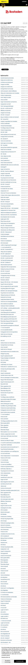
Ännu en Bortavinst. (5, 631)
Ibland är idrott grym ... (6, 512)
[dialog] (14, 654)
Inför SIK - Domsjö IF (5, 114)
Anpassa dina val (6, 657)
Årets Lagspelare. (5, 425)
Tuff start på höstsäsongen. (7, 260)
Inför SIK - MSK (4, 132)
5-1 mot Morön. (4, 627)
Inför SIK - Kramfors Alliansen (7, 171)
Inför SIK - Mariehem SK (6, 175)
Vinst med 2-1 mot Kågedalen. (7, 588)
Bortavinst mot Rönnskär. (6, 640)
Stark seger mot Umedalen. (7, 143)
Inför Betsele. (4, 514)
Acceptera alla (19, 661)
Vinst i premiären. (4, 418)
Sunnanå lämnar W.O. (5, 579)
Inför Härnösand (4, 243)
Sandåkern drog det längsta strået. (8, 405)
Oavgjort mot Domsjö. (5, 112)
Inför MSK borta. (4, 618)
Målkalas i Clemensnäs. (6, 501)
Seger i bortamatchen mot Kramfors (9, 101)
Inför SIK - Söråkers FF (6, 262)
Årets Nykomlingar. (5, 429)
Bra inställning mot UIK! (6, 336)
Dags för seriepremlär (5, 373)
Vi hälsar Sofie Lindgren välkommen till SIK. (10, 195)
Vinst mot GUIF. (4, 416)
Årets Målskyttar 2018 (5, 388)
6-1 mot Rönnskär (5, 594)
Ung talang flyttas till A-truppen (8, 288)
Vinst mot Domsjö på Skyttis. (7, 203)
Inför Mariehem (4, 577)
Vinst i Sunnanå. (4, 347)
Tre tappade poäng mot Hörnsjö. (8, 275)
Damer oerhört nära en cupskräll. (8, 412)
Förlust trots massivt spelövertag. (8, 408)
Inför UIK (3, 340)
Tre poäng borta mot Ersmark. (7, 470)
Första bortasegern (5, 234)
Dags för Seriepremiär (5, 551)
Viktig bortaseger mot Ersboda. (8, 227)
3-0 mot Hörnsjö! (4, 438)
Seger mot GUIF (4, 479)
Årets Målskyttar (4, 427)
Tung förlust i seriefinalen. (6, 444)
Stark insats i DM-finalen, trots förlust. (9, 436)
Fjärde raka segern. (5, 197)
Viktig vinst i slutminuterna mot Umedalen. (10, 93)
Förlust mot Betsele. (5, 635)
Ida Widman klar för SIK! (6, 484)
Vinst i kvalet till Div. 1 (5, 160)
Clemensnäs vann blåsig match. (8, 230)
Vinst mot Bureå (4, 566)
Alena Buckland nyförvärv (6, 264)
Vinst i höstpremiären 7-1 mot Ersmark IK (10, 455)
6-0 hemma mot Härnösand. (7, 82)
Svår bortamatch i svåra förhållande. (9, 91)
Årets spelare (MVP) (5, 557)
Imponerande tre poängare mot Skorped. (10, 325)
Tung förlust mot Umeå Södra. (7, 292)
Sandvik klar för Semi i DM (6, 477)
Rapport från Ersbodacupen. (7, 379)
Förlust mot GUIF (4, 570)
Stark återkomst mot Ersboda (7, 236)
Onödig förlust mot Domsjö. (7, 88)
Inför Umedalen (4, 510)
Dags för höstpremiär (5, 601)
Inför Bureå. (3, 605)
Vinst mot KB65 (4, 99)
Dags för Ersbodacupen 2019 (7, 381)
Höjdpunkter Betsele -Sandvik (7, 299)
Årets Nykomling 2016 (5, 497)
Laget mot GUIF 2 (4, 609)
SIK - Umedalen (4, 145)
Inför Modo (3, 544)
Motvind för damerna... (6, 525)
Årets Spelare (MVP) (5, 423)
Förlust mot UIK (4, 531)
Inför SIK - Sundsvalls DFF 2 (7, 249)
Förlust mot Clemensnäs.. (6, 527)
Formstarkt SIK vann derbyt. (7, 188)
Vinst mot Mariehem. (5, 575)
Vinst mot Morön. (4, 583)
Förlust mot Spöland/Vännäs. (7, 466)
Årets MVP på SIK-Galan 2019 (7, 314)
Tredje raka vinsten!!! (5, 199)
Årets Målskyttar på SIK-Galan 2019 (8, 316)
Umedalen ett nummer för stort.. (8, 533)
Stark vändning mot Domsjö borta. (8, 134)
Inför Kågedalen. (4, 590)
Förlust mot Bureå (5, 603)
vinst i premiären (4, 158)
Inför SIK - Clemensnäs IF (6, 232)
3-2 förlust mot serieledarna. (7, 592)
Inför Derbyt (3, 362)
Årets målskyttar (4, 562)
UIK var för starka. (5, 360)
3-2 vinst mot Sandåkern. (6, 464)
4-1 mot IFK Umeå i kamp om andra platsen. (10, 442)
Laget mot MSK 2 (4, 616)
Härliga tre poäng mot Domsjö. (7, 269)
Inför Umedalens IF (5, 536)
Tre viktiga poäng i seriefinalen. (7, 397)
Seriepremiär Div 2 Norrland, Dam (8, 210)
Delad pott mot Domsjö (6, 297)
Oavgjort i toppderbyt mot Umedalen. (9, 121)
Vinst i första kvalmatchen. (6, 162)
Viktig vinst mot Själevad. (6, 251)
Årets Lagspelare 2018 (6, 386)
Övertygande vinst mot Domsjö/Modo (9, 332)
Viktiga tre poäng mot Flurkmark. (8, 295)
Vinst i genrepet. (4, 475)
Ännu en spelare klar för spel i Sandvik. (9, 286)
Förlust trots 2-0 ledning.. (6, 516)
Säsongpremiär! (4, 553)
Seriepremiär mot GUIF (6, 104)
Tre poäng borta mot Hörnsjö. (7, 177)
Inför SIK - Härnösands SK (6, 225)
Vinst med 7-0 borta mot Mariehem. (8, 193)
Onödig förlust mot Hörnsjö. (7, 345)
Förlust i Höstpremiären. (6, 95)
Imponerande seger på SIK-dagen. (8, 399)
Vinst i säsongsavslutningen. (7, 106)
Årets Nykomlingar (5, 564)
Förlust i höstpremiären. (6, 130)
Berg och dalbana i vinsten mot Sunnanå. (10, 117)
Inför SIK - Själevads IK (6, 253)
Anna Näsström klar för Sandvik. (8, 216)
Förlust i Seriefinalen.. (5, 123)
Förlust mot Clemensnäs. (6, 599)
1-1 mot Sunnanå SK (5, 327)
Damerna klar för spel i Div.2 (7, 392)
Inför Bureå (3, 568)
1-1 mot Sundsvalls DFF (6, 247)
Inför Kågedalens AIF (5, 633)
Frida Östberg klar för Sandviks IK (8, 312)
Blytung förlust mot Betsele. (7, 538)
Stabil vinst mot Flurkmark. (6, 334)
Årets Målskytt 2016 (5, 494)
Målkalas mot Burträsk (6, 110)
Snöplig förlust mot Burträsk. (7, 136)
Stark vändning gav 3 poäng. (7, 403)
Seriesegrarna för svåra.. (6, 507)
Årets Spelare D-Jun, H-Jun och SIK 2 (9, 431)
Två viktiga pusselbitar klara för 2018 (9, 421)
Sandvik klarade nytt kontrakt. (7, 78)
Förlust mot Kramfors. (5, 186)
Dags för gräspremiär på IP (7, 355)
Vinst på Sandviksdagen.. (6, 125)
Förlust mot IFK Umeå (5, 457)
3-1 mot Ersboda (4, 460)
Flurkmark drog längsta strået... (8, 523)
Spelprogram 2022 (5, 219)
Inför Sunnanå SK (4, 625)
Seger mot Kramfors (5, 169)
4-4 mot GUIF (6, 23)
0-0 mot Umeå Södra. (5, 273)
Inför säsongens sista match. (7, 499)
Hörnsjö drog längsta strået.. (7, 518)
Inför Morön (3, 586)
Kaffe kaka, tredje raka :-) (6, 468)
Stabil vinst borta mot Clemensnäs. (8, 180)
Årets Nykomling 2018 (5, 390)
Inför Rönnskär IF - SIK (5, 642)
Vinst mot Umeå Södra (6, 140)
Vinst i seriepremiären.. (6, 473)
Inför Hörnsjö (4, 371)
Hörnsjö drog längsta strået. (7, 546)
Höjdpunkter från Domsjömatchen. (8, 266)
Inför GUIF (3, 573)
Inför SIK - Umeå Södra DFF (7, 108)
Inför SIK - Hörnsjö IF (5, 201)
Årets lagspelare (4, 559)
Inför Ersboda (4, 238)
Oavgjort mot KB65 (5, 84)
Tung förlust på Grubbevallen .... (8, 449)
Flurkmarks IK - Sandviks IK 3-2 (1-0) (9, 366)
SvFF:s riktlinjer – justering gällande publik (10, 308)
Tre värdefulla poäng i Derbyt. (7, 256)
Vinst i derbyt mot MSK (6, 97)
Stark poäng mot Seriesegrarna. (8, 223)
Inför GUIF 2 (3, 612)
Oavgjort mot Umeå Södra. (7, 86)
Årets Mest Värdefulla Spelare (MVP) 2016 (10, 490)
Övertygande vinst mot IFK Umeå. (8, 410)
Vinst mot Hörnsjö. (5, 462)
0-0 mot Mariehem (5, 614)
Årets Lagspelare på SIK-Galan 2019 (9, 319)
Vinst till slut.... (4, 394)
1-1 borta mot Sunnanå (6, 620)
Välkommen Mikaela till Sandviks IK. (9, 212)
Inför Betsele (3, 540)
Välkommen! (3, 486)
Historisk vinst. (4, 542)
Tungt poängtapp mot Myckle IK (8, 358)
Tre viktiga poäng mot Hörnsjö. (7, 127)
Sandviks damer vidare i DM (7, 375)
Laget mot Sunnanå (5, 622)
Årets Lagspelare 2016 (6, 492)
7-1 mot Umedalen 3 (5, 414)
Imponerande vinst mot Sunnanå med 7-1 (10, 447)
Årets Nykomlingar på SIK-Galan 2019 (9, 321)
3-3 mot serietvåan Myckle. (7, 329)
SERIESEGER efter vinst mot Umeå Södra (10, 164)
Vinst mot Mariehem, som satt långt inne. (10, 451)
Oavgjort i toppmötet (5, 173)
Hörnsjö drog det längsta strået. (8, 368)
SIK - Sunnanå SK (4, 119)
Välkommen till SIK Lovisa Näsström (9, 214)
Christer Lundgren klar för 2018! (8, 434)
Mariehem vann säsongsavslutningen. (9, 290)
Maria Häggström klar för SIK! (7, 481)
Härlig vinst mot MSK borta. (7, 80)
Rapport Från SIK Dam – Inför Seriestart (9, 208)
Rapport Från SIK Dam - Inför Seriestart (9, 282)
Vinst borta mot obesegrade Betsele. (9, 301)
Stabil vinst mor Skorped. (6, 349)
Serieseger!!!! (3, 167)
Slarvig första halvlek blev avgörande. (9, 147)
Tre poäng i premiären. (6, 206)
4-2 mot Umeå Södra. (5, 453)
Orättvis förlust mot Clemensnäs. (8, 342)
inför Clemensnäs (4, 529)
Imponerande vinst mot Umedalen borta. (10, 351)
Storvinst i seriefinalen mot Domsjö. (8, 182)
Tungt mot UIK (4, 503)
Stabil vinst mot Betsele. (6, 149)
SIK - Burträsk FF (4, 138)
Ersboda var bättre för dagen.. (7, 440)
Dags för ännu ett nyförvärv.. (7, 284)
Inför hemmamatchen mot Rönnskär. (9, 596)
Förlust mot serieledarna (6, 240)
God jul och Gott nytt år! (6, 488)
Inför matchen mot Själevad (7, 303)
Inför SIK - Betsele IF (5, 638)
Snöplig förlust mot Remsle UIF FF (8, 151)
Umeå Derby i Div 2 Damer (6, 364)
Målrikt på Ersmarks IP (5, 401)
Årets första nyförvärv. (5, 221)
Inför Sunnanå (4, 581)
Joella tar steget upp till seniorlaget (8, 245)
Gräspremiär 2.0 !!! (5, 190)
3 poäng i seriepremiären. (6, 310)
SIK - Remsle (3, 154)
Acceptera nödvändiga (7, 661)
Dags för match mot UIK (6, 505)
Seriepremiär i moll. (5, 549)
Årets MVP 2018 (4, 384)
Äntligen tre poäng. (5, 353)
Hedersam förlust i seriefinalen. (8, 305)
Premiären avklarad (5, 279)
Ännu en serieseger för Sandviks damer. (9, 377)
